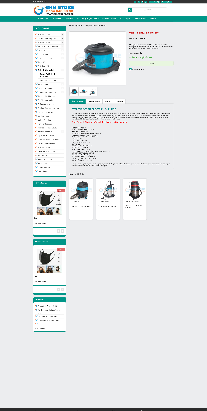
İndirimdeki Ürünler (45, 159)
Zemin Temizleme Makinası (48, 46)
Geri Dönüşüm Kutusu (46, 144)
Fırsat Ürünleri (43, 171)
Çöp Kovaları (43, 54)
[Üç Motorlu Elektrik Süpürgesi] (108, 190)
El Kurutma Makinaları (46, 104)
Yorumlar (120, 101)
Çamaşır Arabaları (45, 88)
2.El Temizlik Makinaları (46, 152)
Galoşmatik (42, 50)
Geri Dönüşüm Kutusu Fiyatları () (49, 311)
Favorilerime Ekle (138, 69)
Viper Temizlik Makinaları (47, 136)
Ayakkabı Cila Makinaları (47, 96)
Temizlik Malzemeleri (45, 132)
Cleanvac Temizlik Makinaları (49, 140)
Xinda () (41, 324)
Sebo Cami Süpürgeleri (48, 80)
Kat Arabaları (43, 84)
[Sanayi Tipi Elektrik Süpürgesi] (81, 190)
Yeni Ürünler (42, 155)
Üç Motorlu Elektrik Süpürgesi (107, 206)
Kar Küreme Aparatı (45, 112)
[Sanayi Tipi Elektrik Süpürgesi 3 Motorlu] (135, 190)
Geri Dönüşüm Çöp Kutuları (48, 39)
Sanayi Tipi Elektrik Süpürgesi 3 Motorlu (134, 206)
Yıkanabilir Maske (40, 223)
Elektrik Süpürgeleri (75, 26)
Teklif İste (108, 101)
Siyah (35, 218)
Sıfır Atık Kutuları (44, 35)
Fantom (151, 64)
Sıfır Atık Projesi (44, 148)
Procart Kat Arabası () (47, 306)
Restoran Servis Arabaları (47, 92)
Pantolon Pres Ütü (45, 124)
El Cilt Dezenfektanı (45, 66)
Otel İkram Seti (43, 116)
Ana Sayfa (43, 19)
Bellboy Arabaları (44, 120)
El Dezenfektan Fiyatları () (48, 320)
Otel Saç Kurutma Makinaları (48, 108)
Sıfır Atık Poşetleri (44, 42)
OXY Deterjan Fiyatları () (48, 316)
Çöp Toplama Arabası (46, 100)
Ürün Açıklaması (77, 101)
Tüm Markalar (41, 328)
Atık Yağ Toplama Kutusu (47, 128)
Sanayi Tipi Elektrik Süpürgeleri (95, 26)
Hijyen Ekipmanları (45, 58)
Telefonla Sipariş (94, 101)
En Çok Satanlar (44, 167)
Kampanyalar (43, 163)
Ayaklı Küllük (42, 62)
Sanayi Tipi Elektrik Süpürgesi (81, 206)
